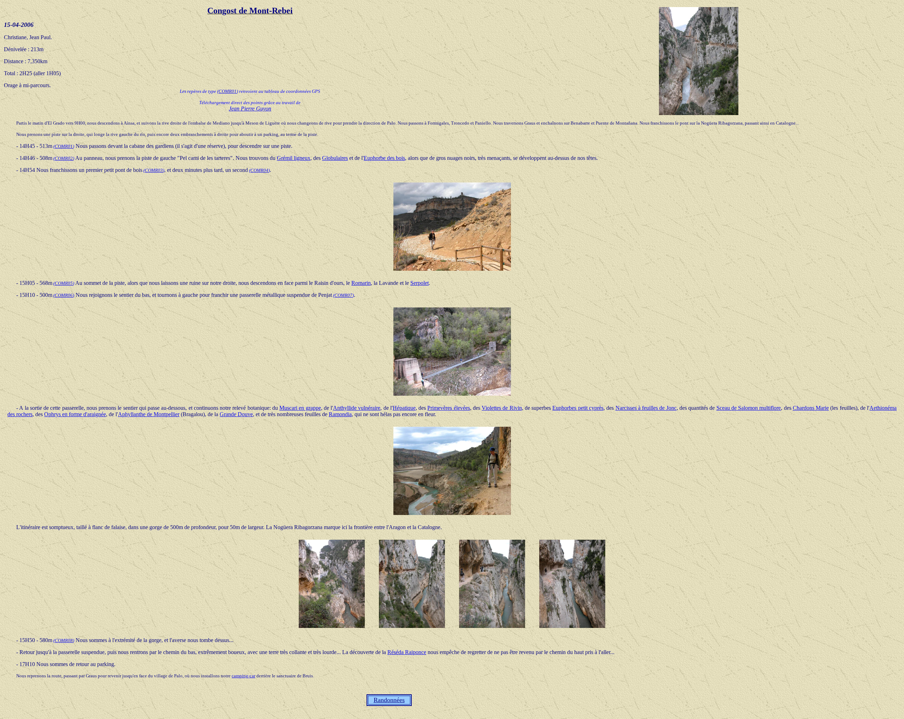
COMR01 (228, 91)
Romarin (361, 283)
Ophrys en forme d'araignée (75, 414)
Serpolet (419, 283)
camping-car (243, 675)
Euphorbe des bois (384, 158)
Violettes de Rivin (502, 408)
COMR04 (259, 170)
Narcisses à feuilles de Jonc (646, 408)
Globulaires (335, 158)
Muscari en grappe (300, 408)
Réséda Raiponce (406, 652)
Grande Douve (236, 414)
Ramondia (340, 414)
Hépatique (404, 408)
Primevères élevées (448, 408)
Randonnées (389, 699)
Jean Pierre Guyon (250, 109)
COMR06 (64, 295)
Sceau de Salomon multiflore (748, 408)
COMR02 (64, 158)
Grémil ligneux (293, 158)
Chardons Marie (811, 408)
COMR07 (343, 295)
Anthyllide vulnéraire (356, 408)
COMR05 (64, 283)
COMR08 (64, 640)
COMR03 (154, 170)
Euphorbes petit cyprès (577, 408)
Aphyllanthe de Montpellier (148, 414)
